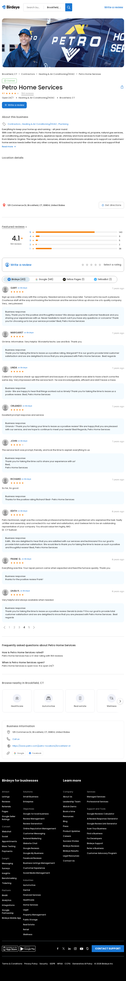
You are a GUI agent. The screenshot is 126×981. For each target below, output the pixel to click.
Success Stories (71, 841)
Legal (25, 909)
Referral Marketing (32, 838)
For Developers (94, 838)
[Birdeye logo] (11, 7)
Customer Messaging (34, 833)
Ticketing (6, 883)
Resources (68, 816)
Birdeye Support (95, 843)
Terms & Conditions (12, 963)
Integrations (8, 905)
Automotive (29, 885)
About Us (67, 796)
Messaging (7, 863)
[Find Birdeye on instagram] (75, 948)
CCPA (67, 963)
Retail (26, 929)
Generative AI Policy (82, 963)
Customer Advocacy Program (102, 853)
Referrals (6, 806)
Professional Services (97, 801)
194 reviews (27, 93)
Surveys (6, 868)
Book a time (69, 811)
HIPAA (60, 963)
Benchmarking (9, 878)
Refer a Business (95, 848)
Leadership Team (72, 801)
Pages (5, 811)
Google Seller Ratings (8, 818)
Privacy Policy (31, 963)
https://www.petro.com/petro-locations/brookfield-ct (41, 745)
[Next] (120, 701)
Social (5, 836)
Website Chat (30, 843)
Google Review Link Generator (102, 823)
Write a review (113, 7)
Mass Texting (8, 846)
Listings (6, 796)
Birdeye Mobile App (11, 918)
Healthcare (28, 899)
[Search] (68, 7)
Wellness (27, 934)
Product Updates (71, 831)
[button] (4, 627)
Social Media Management (36, 873)
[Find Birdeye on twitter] (63, 948)
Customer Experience (34, 868)
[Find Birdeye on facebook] (57, 948)
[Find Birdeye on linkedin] (69, 948)
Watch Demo (69, 806)
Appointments (9, 841)
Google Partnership (8, 911)
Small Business (30, 796)
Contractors (28, 74)
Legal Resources (71, 855)
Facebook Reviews (32, 858)
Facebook (36, 753)
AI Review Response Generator (102, 818)
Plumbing (63, 124)
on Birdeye (22, 288)
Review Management (34, 818)
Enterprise (28, 801)
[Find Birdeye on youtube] (81, 948)
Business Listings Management (39, 863)
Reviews (6, 801)
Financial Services (32, 895)
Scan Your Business (96, 828)
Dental (26, 890)
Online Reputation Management (39, 828)
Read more (7, 146)
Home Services (30, 904)
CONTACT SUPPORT (108, 948)
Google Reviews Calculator (100, 813)
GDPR (52, 963)
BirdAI (5, 895)
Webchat (6, 831)
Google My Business (33, 853)
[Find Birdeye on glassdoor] (87, 948)
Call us (16, 739)
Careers (67, 836)
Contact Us (69, 860)
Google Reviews (31, 848)
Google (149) (46, 279)
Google (20, 753)
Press (65, 826)
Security (44, 963)
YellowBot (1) (105, 279)
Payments (7, 851)
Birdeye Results (71, 850)
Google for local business (36, 813)
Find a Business (95, 833)
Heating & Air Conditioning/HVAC (57, 74)
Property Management (34, 914)
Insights (6, 873)
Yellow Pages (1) (75, 279)
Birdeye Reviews (71, 846)
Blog (65, 821)
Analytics (6, 900)
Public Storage (30, 919)
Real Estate (29, 924)
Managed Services (96, 796)
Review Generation (32, 823)
